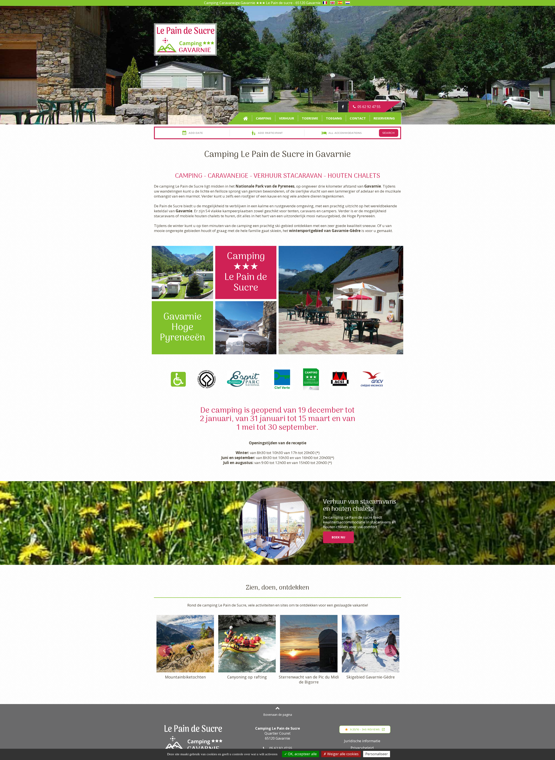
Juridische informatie (362, 740)
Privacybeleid (362, 747)
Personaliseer (376, 754)
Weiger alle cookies (342, 754)
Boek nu (338, 537)
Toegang (334, 118)
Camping (263, 118)
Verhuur (286, 118)
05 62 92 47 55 (368, 106)
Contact (358, 118)
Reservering (384, 118)
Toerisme (310, 118)
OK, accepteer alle (302, 754)
